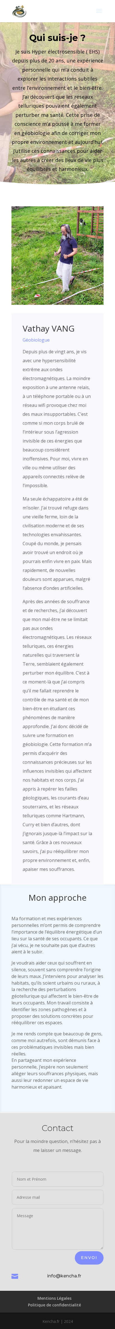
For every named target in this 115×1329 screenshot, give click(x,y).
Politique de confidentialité (54, 1305)
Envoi (89, 1257)
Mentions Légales (54, 1298)
